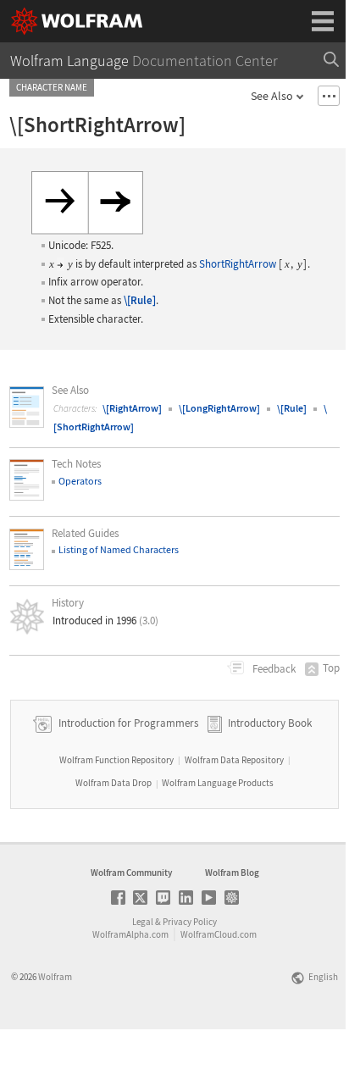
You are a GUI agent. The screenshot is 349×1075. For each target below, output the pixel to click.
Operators (80, 480)
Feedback (273, 669)
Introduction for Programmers (127, 723)
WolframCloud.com (218, 934)
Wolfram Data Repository (234, 760)
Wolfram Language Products (218, 783)
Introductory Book (270, 723)
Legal (142, 922)
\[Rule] (140, 300)
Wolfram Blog (232, 872)
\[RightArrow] (132, 408)
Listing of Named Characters (118, 549)
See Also (272, 95)
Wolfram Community (131, 872)
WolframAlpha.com (130, 934)
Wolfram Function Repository (116, 760)
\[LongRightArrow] (219, 408)
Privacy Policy (190, 922)
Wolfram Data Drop (113, 783)
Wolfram (55, 977)
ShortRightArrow (237, 263)
